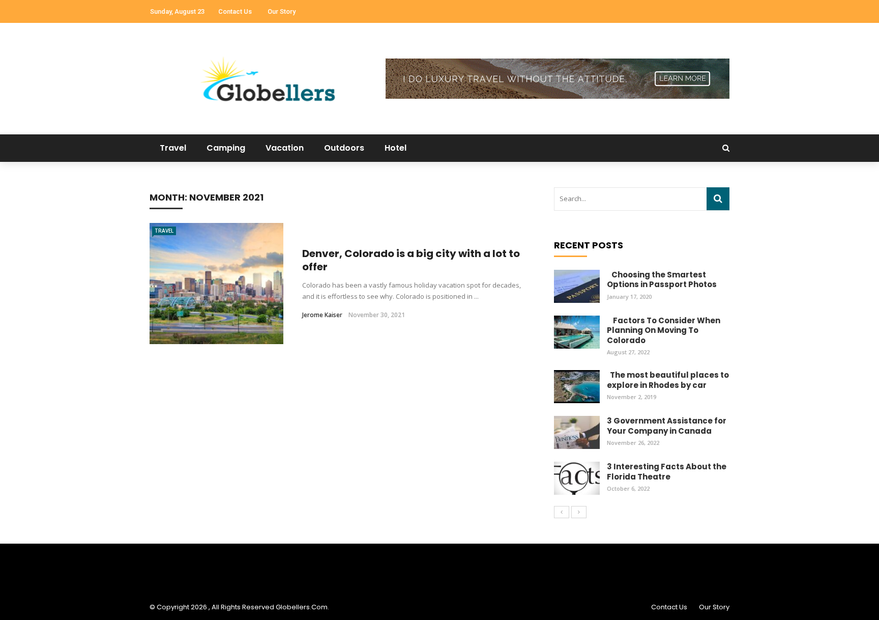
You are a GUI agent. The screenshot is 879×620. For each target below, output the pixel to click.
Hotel (395, 148)
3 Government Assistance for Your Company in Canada (666, 425)
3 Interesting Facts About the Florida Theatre (666, 471)
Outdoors (344, 148)
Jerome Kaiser (322, 315)
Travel (173, 148)
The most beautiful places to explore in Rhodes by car (668, 380)
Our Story (282, 11)
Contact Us (235, 11)
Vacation (285, 148)
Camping (226, 148)
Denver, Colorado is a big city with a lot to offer (411, 260)
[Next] (579, 512)
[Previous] (561, 512)
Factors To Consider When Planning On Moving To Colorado (663, 330)
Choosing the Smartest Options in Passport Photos (662, 279)
